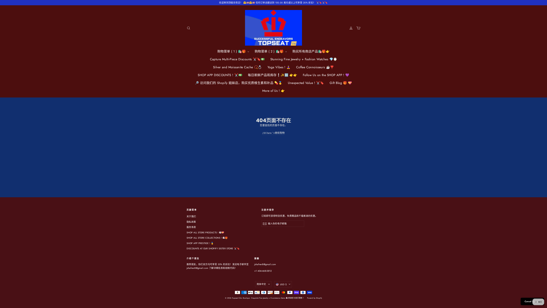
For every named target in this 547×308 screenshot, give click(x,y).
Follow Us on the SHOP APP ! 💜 (326, 75)
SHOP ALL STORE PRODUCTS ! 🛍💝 (205, 232)
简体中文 (261, 284)
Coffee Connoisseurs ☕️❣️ (315, 67)
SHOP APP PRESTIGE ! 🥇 (200, 243)
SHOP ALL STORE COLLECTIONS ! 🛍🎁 (207, 237)
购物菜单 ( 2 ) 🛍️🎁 (270, 51)
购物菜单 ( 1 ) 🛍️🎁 (232, 51)
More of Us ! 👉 (273, 90)
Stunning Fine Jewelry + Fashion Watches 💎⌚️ (303, 59)
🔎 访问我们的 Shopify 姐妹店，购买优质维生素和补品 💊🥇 (238, 83)
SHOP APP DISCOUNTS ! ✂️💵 (220, 75)
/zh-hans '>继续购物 (273, 133)
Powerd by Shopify (314, 298)
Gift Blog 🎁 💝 (341, 83)
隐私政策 (191, 221)
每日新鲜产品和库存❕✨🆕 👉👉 (272, 75)
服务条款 (191, 227)
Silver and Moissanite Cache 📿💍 (237, 67)
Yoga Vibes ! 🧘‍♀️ (279, 67)
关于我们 (191, 216)
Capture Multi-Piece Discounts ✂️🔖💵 (237, 59)
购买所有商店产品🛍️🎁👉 (311, 51)
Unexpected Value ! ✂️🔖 (306, 83)
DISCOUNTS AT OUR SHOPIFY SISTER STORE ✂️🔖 (213, 248)
